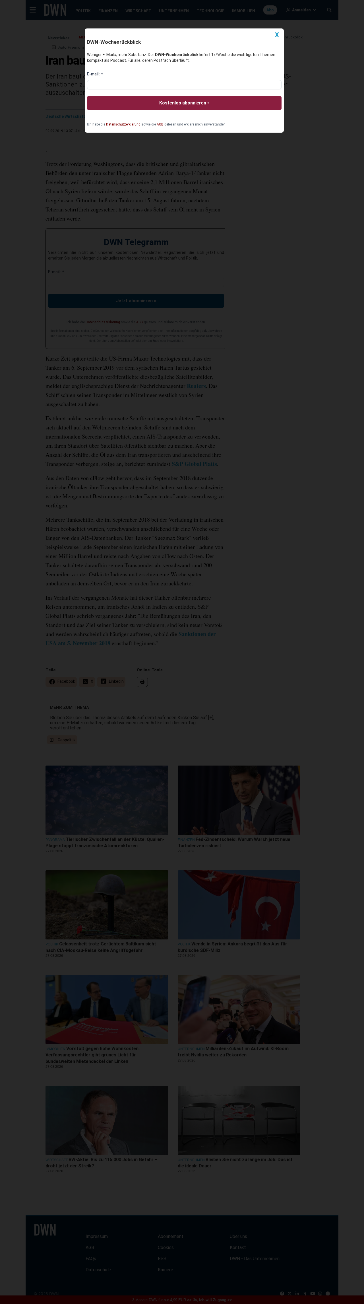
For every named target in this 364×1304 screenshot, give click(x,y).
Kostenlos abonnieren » (184, 103)
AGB (160, 124)
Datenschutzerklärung (123, 124)
